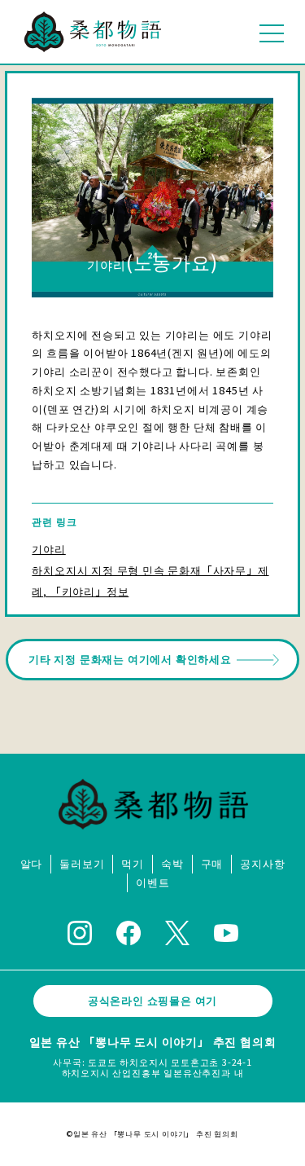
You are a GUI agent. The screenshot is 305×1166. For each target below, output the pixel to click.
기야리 (48, 549)
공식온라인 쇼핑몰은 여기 (152, 1000)
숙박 (172, 864)
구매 (212, 864)
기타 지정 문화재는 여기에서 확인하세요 (130, 659)
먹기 (132, 864)
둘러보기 (81, 864)
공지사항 (262, 864)
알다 (31, 864)
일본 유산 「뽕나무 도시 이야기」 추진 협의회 (153, 1041)
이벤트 (152, 883)
